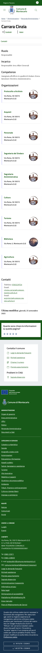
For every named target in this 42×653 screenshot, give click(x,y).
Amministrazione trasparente (12, 583)
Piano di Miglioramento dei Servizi (14, 604)
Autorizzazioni (6, 455)
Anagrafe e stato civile (9, 451)
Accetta (22, 648)
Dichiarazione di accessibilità (12, 593)
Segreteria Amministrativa (11, 175)
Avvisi (3, 514)
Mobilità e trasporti (8, 477)
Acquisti (7, 112)
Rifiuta (23, 643)
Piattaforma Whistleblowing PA (13, 597)
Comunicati (5, 511)
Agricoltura (9, 256)
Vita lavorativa (6, 473)
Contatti (4, 41)
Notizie (4, 507)
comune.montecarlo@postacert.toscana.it (21, 565)
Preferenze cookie (10, 637)
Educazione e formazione (10, 459)
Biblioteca (8, 238)
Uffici (3, 421)
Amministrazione (13, 18)
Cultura (7, 197)
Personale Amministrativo (29, 18)
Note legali (5, 590)
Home (3, 18)
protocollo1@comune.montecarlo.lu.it (21, 561)
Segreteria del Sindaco (14, 153)
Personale (8, 132)
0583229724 (17, 285)
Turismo (7, 218)
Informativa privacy (8, 586)
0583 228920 (9, 557)
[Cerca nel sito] (36, 10)
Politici (3, 425)
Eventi (3, 530)
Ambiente (5, 484)
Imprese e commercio (9, 495)
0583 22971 (9, 554)
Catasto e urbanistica (9, 444)
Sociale (4, 448)
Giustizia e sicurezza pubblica (12, 480)
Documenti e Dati (8, 432)
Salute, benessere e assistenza (13, 466)
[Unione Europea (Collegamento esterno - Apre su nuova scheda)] (21, 393)
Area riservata (6, 601)
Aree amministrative (9, 417)
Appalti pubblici (7, 462)
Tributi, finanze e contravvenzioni (14, 487)
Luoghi (3, 527)
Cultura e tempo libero (9, 491)
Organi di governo (8, 414)
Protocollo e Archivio (13, 91)
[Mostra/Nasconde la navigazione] (4, 10)
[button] (8, 3)
